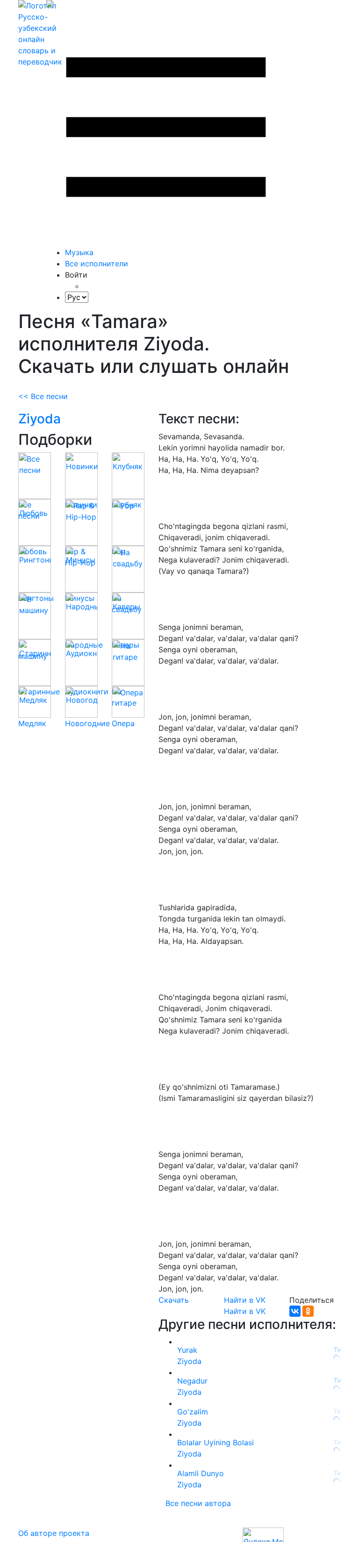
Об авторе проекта (53, 1533)
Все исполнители (96, 263)
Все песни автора (198, 1503)
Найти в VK (245, 1300)
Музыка (79, 252)
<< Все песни (43, 396)
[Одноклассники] (308, 1311)
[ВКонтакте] (295, 1311)
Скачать (173, 1300)
